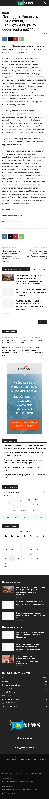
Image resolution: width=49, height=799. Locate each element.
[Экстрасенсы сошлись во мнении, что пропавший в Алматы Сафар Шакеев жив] (8, 635)
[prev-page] (3, 314)
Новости (12, 9)
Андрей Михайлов (9, 759)
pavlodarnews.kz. (31, 52)
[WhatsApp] (21, 39)
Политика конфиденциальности (11, 789)
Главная (33, 757)
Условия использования (30, 789)
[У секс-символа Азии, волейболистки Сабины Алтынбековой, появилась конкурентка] (8, 659)
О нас (35, 759)
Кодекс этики (14, 773)
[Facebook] (4, 39)
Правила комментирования (27, 781)
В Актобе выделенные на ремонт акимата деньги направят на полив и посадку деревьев (23, 461)
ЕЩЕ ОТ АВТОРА (38, 269)
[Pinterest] (15, 39)
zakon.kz (15, 222)
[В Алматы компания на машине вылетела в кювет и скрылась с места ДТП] (8, 292)
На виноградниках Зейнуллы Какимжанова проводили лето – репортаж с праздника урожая (29, 646)
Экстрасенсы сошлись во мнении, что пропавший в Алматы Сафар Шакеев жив (30, 634)
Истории (41, 757)
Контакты (42, 759)
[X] (10, 39)
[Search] (45, 3)
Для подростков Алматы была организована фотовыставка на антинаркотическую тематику (12, 256)
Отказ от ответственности (10, 793)
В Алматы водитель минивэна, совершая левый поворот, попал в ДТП (37, 255)
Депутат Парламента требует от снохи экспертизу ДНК (24, 476)
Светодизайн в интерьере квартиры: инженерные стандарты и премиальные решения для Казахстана (25, 447)
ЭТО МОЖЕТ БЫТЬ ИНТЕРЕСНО (16, 269)
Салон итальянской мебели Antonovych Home (21, 337)
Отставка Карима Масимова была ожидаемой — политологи (23, 469)
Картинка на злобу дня (11, 757)
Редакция (5, 773)
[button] (4, 3)
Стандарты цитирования (9, 781)
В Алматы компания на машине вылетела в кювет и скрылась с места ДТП (30, 292)
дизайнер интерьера (20, 347)
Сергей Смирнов (24, 759)
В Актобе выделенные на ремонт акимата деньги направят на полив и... (30, 615)
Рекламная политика (36, 773)
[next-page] (7, 314)
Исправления (24, 773)
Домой (4, 9)
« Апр (4, 567)
